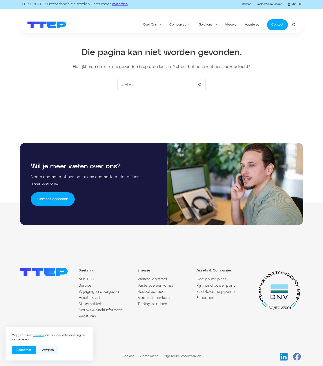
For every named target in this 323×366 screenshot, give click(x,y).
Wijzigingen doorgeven (99, 292)
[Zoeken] (294, 24)
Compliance (149, 356)
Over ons (150, 24)
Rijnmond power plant (215, 286)
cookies (38, 335)
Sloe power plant (211, 279)
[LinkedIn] (284, 357)
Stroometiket (90, 304)
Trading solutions (152, 304)
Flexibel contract (152, 292)
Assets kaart (89, 298)
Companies (177, 24)
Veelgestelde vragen (269, 4)
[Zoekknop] (199, 84)
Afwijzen (48, 350)
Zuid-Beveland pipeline (215, 292)
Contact (277, 24)
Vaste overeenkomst (155, 286)
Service (246, 4)
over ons (120, 4)
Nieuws (230, 24)
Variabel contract (152, 279)
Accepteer (23, 350)
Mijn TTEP (297, 4)
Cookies (128, 356)
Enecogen (205, 298)
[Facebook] (297, 357)
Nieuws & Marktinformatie (101, 310)
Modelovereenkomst (155, 298)
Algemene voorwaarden (182, 356)
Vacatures (252, 24)
